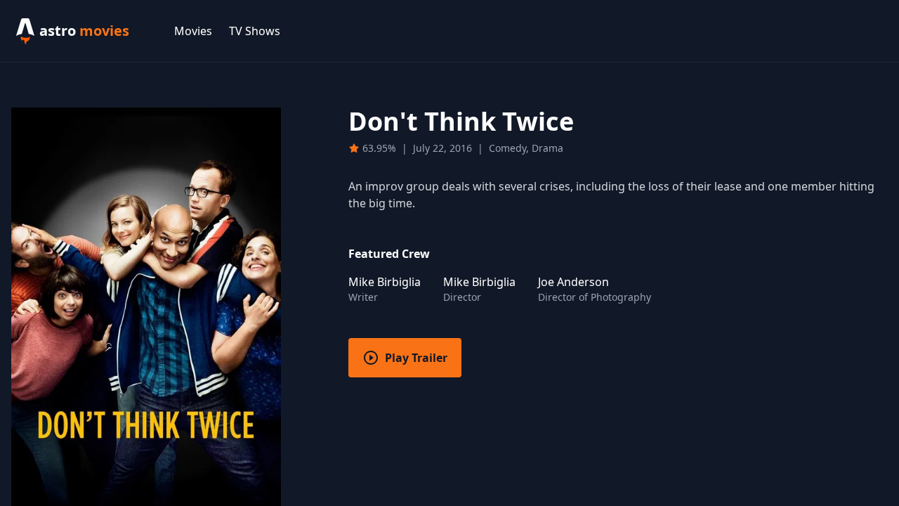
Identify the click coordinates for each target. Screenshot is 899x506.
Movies (193, 31)
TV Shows (254, 31)
